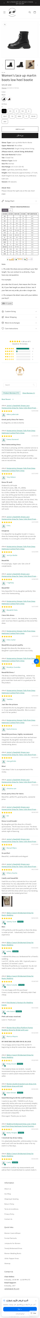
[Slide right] (37, 65)
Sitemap (7, 1263)
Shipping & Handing (11, 1199)
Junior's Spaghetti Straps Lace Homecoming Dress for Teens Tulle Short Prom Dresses (19, 407)
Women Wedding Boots (12, 1253)
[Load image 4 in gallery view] (30, 64)
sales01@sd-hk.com (11, 1289)
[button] (4, 12)
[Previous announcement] (4, 2)
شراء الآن (20, 135)
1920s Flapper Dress (11, 1258)
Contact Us (8, 1219)
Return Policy (9, 1204)
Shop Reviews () (28, 393)
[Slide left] (2, 65)
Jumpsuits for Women (12, 1243)
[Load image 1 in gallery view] (9, 64)
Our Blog (7, 1194)
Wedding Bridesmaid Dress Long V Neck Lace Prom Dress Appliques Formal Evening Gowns (19, 1126)
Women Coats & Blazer (12, 1233)
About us (7, 1189)
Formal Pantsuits (10, 1238)
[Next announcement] (35, 2)
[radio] (4, 99)
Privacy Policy (9, 1214)
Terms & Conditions (11, 1209)
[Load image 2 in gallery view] (19, 64)
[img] (20, 341)
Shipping (4, 88)
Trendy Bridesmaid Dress (13, 1248)
